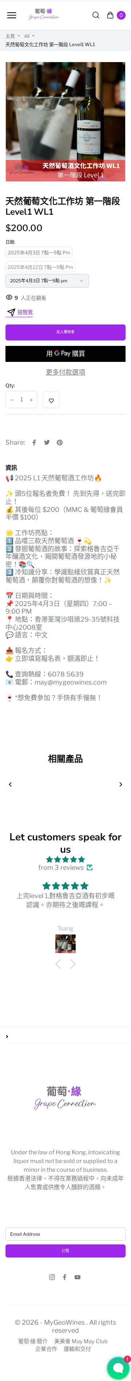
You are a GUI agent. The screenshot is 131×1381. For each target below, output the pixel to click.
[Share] (34, 442)
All (26, 36)
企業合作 (46, 1349)
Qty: (10, 385)
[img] (65, 860)
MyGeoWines (64, 1322)
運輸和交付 (77, 1349)
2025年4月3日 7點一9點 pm (39, 252)
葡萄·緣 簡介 (33, 1341)
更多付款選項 (65, 372)
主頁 (10, 36)
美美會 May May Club (81, 1341)
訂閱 (65, 1251)
